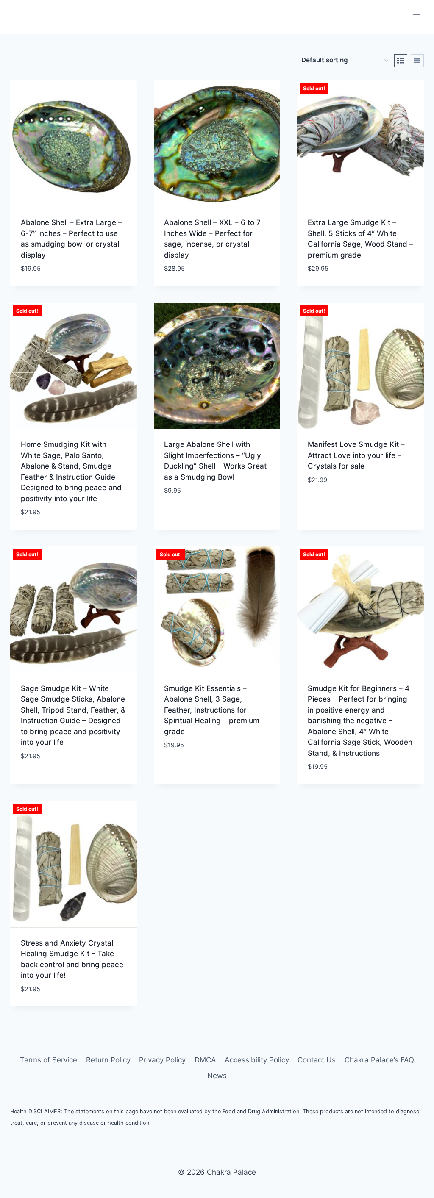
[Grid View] (400, 60)
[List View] (417, 60)
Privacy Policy (162, 1060)
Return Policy (108, 1060)
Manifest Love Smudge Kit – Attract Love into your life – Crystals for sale (356, 455)
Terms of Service (48, 1060)
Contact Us (317, 1060)
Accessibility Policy (257, 1060)
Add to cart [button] (185, 516)
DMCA (205, 1060)
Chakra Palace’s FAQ (379, 1060)
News (217, 1075)
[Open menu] (416, 16)
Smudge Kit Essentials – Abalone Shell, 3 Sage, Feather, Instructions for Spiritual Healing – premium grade (211, 710)
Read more (326, 505)
